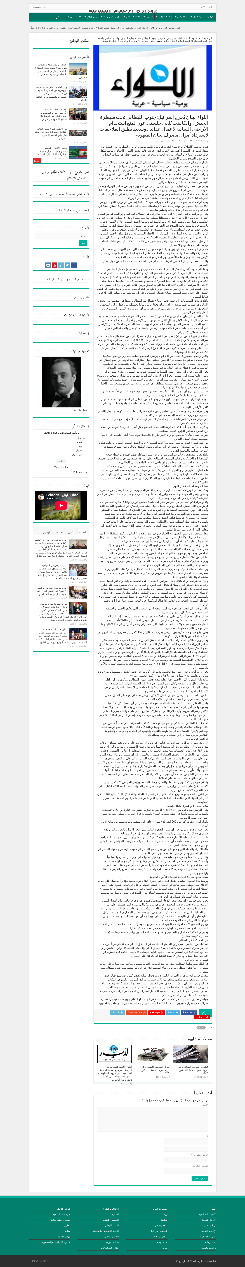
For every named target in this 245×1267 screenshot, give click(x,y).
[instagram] (48, 265)
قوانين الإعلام (63, 1208)
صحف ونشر (162, 1242)
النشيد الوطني (112, 1225)
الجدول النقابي (111, 1236)
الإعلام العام (182, 17)
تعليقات (59, 532)
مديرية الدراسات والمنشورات (55, 1242)
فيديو (165, 1247)
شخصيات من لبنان (158, 1231)
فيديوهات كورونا (74, 17)
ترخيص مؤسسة (208, 1247)
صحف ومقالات (193, 38)
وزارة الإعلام (198, 17)
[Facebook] (74, 265)
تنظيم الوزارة (112, 1242)
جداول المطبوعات (110, 1247)
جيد (80, 446)
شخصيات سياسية (159, 1225)
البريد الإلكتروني (199, 1154)
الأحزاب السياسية (207, 1214)
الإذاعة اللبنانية (209, 1220)
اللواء (201, 1028)
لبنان (127, 17)
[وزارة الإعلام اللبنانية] (122, 11)
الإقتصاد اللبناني (208, 1231)
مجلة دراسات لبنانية (60, 1220)
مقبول (79, 450)
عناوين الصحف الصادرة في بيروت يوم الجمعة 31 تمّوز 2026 (193, 1070)
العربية (203, 7)
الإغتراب (115, 1214)
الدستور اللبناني (111, 1220)
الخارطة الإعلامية (165, 17)
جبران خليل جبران (79, 410)
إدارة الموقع (60, 17)
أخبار (214, 1208)
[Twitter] (67, 265)
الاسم (204, 1136)
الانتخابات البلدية (111, 1208)
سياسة (164, 1220)
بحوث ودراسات (160, 1208)
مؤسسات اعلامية (61, 1214)
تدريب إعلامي (92, 17)
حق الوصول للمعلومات (111, 17)
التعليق (205, 1104)
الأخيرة (82, 532)
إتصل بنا (211, 7)
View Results (61, 467)
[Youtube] (54, 265)
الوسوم (47, 532)
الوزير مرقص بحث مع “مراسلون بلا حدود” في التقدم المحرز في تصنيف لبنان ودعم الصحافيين (51, 591)
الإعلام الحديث (209, 1225)
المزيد (37, 160)
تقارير (67, 1225)
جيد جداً (78, 442)
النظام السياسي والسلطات (105, 1231)
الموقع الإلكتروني (200, 1166)
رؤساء (165, 1214)
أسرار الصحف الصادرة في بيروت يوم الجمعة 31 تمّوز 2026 (155, 1070)
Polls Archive (80, 472)
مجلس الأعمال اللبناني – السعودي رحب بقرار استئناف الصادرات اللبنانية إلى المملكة (52, 151)
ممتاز (79, 438)
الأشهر (71, 532)
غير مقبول (77, 454)
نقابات (137, 17)
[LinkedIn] (61, 265)
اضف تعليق (165, 141)
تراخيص (149, 17)
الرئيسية (210, 17)
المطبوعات (210, 1242)
